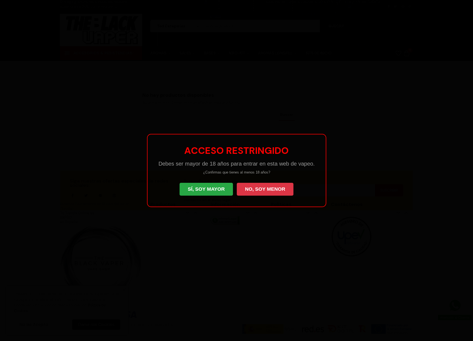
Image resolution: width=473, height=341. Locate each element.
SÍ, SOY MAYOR (206, 189)
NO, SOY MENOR (265, 189)
